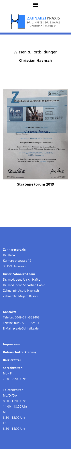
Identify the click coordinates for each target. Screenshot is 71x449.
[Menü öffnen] (35, 4)
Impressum (11, 344)
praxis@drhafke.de (25, 328)
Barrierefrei (12, 360)
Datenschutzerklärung (19, 352)
